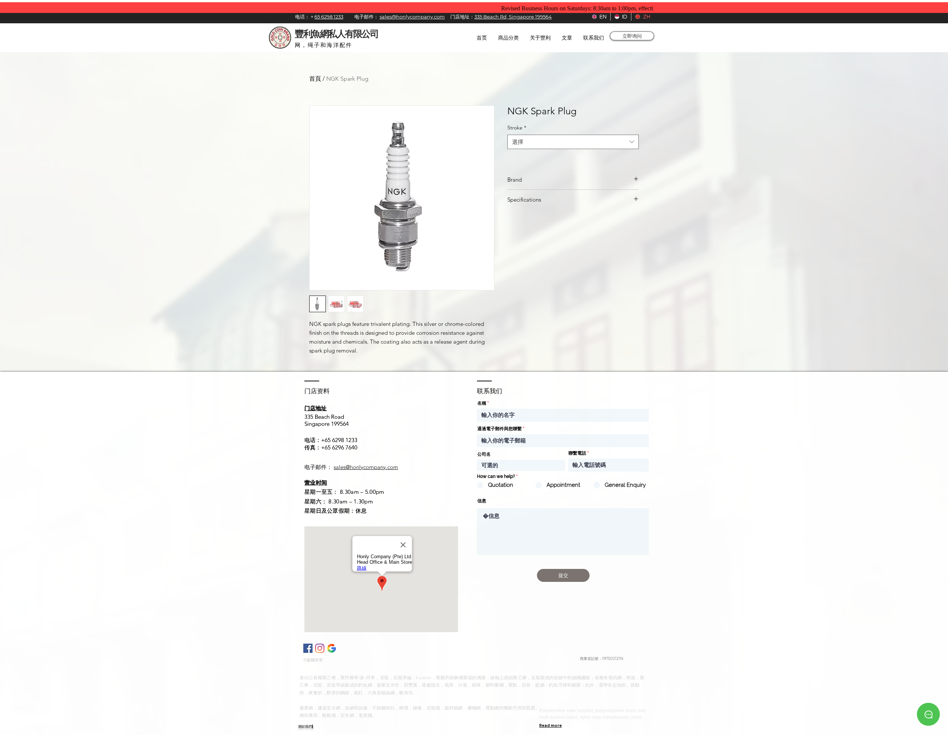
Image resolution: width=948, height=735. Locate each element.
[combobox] (573, 142)
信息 (481, 501)
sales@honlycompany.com (366, 467)
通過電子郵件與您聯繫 (499, 428)
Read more (550, 725)
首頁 (315, 78)
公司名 (484, 454)
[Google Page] (331, 648)
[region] (928, 713)
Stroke (516, 127)
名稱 (481, 403)
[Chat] (928, 714)
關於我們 (305, 726)
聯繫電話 (577, 453)
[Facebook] (308, 648)
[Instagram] (319, 648)
